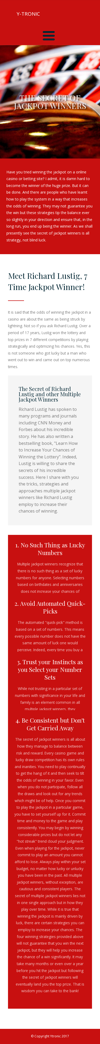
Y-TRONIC (28, 13)
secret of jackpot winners (44, 739)
